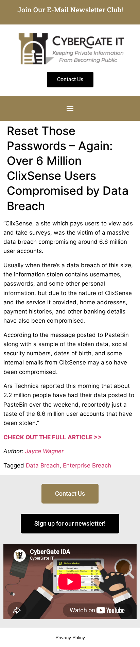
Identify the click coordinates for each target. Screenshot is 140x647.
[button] (70, 108)
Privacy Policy (70, 637)
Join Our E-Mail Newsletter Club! (70, 9)
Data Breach (42, 465)
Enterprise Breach (87, 465)
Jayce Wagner (44, 451)
